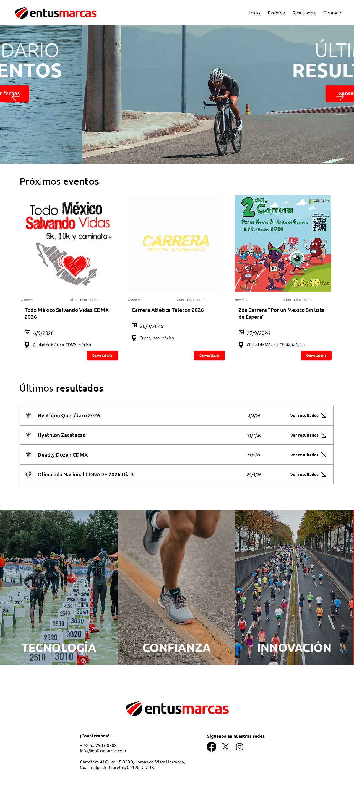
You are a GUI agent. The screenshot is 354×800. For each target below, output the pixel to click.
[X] (225, 747)
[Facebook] (211, 747)
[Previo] (15, 96)
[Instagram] (239, 747)
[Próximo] (340, 97)
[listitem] (59, 587)
